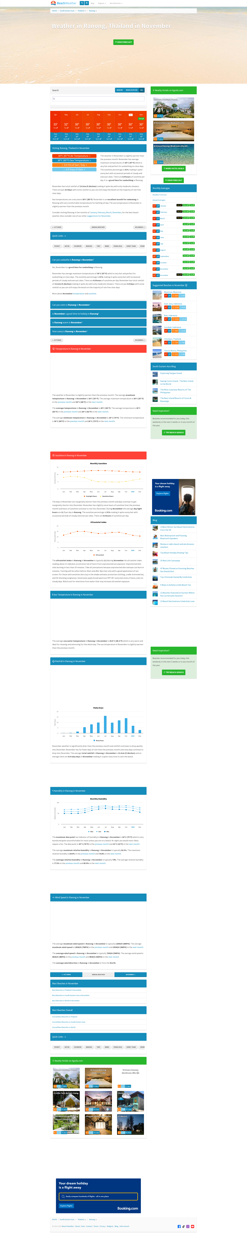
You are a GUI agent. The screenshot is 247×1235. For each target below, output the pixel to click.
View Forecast (124, 42)
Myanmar (143, 246)
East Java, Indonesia (173, 303)
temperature (78, 293)
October (163, 262)
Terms (96, 1226)
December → (140, 227)
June (162, 237)
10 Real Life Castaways (170, 560)
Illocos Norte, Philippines (175, 350)
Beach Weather (68, 1226)
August (163, 250)
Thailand (81, 11)
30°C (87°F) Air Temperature (73, 155)
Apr (55, 114)
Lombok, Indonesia (172, 327)
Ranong (92, 11)
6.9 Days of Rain (74, 169)
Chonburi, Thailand (172, 339)
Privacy (102, 1226)
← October (56, 227)
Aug (98, 114)
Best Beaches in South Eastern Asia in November (71, 995)
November (164, 269)
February (101, 212)
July (161, 244)
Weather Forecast (159, 195)
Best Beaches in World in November (66, 1000)
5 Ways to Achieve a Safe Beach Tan (175, 585)
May (66, 114)
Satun (67, 246)
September (164, 256)
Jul (88, 114)
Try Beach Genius (174, 432)
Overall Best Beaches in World (63, 1027)
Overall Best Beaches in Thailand (64, 1017)
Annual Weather (98, 227)
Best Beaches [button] (115, 3)
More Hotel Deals (174, 168)
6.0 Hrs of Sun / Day (74, 164)
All (141, 90)
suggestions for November (99, 216)
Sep (109, 114)
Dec (141, 114)
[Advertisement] (98, 440)
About (77, 1226)
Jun (77, 114)
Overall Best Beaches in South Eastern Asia (68, 1022)
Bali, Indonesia (170, 315)
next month (97, 402)
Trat (98, 246)
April (162, 225)
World (54, 11)
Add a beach (124, 1226)
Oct (119, 114)
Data (83, 1226)
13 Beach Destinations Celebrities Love (177, 601)
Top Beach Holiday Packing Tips (174, 552)
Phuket (57, 246)
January (93, 212)
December (116, 212)
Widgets (110, 1226)
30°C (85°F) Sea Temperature (73, 160)
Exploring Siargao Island (171, 373)
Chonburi (77, 246)
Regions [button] (101, 3)
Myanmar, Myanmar (172, 292)
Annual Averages (159, 200)
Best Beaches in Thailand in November (66, 990)
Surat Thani (131, 246)
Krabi (107, 246)
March (109, 212)
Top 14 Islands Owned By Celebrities (176, 577)
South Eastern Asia (67, 11)
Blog (92, 3)
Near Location (131, 90)
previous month (65, 402)
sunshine (92, 293)
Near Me (120, 90)
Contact (89, 1226)
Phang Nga (118, 246)
